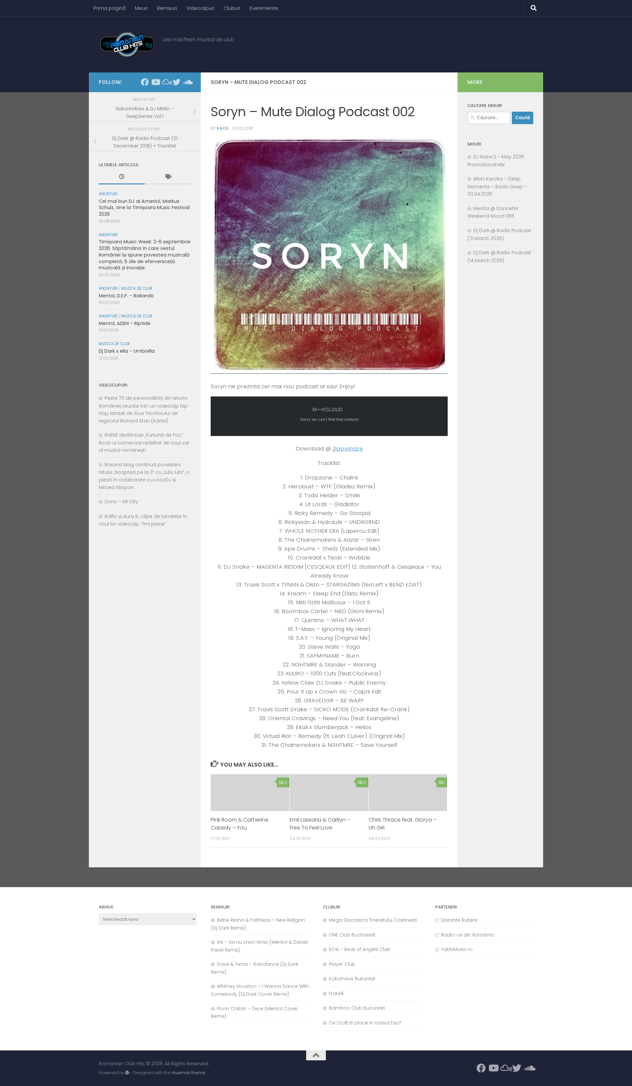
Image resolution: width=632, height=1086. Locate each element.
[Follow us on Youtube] (155, 82)
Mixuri (141, 8)
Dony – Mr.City (121, 501)
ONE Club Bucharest (352, 935)
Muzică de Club (136, 288)
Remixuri (167, 8)
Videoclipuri (200, 8)
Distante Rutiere (459, 920)
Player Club (342, 964)
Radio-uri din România (467, 935)
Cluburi (232, 8)
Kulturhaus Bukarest (352, 978)
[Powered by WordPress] (127, 1073)
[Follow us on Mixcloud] (166, 82)
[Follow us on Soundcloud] (187, 82)
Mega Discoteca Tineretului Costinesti (373, 920)
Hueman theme (188, 1072)
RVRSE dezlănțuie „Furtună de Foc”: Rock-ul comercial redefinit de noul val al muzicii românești (144, 442)
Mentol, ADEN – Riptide (124, 323)
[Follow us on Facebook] (145, 82)
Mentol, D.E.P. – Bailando (126, 295)
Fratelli (336, 993)
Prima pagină (109, 8)
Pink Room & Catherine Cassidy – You (240, 823)
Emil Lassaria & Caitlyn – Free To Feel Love (320, 823)
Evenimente (264, 8)
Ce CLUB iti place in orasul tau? (365, 1022)
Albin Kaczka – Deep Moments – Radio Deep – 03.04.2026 (497, 186)
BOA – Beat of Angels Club (359, 949)
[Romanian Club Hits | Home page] (127, 44)
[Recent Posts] (122, 177)
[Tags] (168, 177)
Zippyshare (347, 448)
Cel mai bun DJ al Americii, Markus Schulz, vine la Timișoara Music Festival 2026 (144, 207)
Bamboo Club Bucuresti (357, 1008)
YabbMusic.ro (457, 949)
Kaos (223, 128)
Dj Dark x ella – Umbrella (127, 351)
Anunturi (108, 194)
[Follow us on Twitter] (176, 82)
